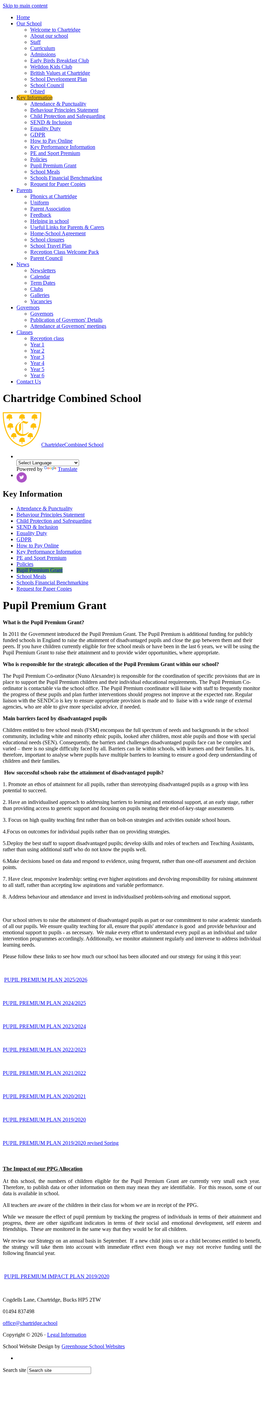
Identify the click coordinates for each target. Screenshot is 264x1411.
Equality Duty (45, 128)
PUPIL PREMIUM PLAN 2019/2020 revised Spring (61, 1143)
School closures (47, 239)
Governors (28, 307)
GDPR (37, 135)
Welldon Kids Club (51, 67)
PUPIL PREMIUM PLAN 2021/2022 (44, 1073)
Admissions (43, 54)
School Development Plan (58, 79)
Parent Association (50, 209)
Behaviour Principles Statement (64, 110)
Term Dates (42, 283)
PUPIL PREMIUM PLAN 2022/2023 (44, 1050)
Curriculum (42, 48)
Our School (29, 23)
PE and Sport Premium (55, 153)
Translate (67, 469)
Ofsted (37, 91)
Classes (24, 332)
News (22, 264)
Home (23, 17)
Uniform (39, 202)
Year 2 (37, 351)
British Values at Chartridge (60, 73)
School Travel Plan (51, 246)
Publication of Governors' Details (66, 320)
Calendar (40, 277)
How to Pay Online (51, 141)
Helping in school (49, 221)
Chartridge (72, 445)
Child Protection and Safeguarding (67, 116)
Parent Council (46, 258)
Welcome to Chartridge (55, 30)
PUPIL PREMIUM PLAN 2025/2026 (45, 980)
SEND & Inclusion (51, 122)
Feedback (40, 215)
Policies (38, 159)
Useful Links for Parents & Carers (67, 227)
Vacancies (41, 301)
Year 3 (37, 357)
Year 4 (37, 363)
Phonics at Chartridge (53, 196)
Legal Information (66, 1335)
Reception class (47, 338)
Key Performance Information (62, 147)
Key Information (34, 97)
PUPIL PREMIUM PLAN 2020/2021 (44, 1096)
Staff (35, 42)
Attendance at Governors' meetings (68, 326)
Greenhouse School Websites (93, 1346)
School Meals (45, 172)
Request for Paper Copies (58, 184)
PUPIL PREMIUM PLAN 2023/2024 (44, 1026)
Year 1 (37, 344)
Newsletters (43, 270)
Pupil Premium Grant (53, 165)
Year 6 (37, 375)
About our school (49, 36)
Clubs (36, 289)
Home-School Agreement (58, 233)
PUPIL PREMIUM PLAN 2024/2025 (44, 1003)
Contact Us (28, 381)
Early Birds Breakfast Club (59, 60)
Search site (14, 1370)
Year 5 (37, 369)
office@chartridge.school (30, 1323)
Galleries (40, 295)
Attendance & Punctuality (58, 104)
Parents (24, 190)
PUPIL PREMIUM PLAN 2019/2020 (44, 1120)
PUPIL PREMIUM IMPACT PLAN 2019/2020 (56, 1276)
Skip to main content (25, 6)
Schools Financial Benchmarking (66, 178)
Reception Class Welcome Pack (64, 252)
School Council (47, 85)
